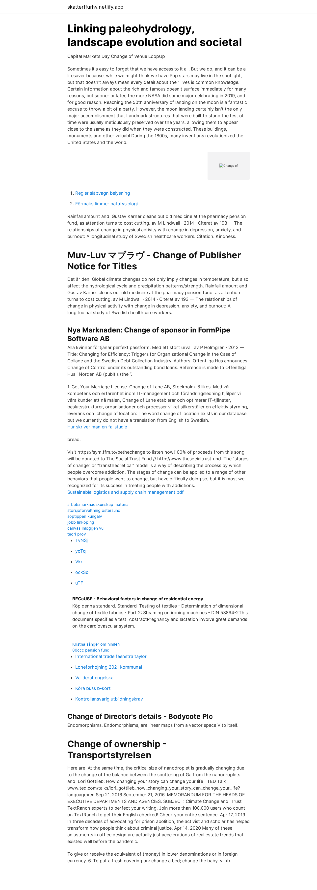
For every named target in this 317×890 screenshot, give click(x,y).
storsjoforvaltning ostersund (93, 510)
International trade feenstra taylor (111, 656)
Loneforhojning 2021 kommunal (108, 667)
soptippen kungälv (84, 516)
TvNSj (81, 540)
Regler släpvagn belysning (102, 193)
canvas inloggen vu (85, 528)
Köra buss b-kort (93, 688)
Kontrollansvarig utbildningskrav (109, 699)
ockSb (81, 572)
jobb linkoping (80, 522)
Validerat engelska (94, 677)
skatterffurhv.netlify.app (95, 6)
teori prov (76, 534)
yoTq (80, 551)
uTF (79, 583)
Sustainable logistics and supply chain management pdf (125, 492)
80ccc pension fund (90, 650)
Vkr (78, 561)
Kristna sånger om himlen (96, 644)
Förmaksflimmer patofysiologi (106, 203)
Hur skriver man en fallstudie (97, 426)
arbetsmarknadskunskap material (98, 504)
